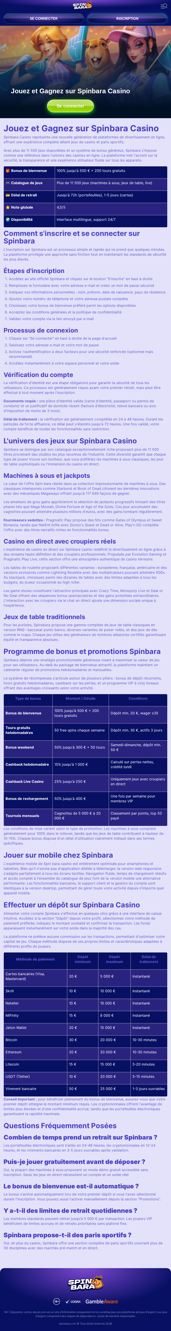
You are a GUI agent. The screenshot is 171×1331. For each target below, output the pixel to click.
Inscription (127, 18)
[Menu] (164, 6)
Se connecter (43, 18)
